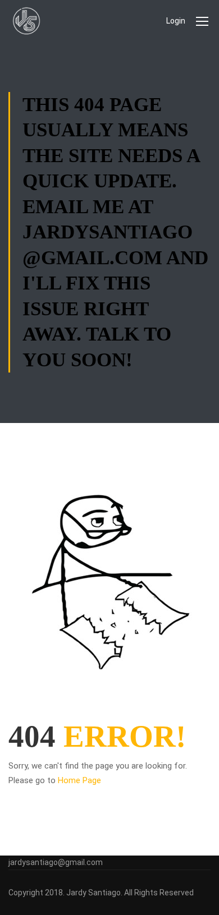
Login (175, 20)
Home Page (79, 780)
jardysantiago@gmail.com (55, 862)
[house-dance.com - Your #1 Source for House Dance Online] (26, 21)
